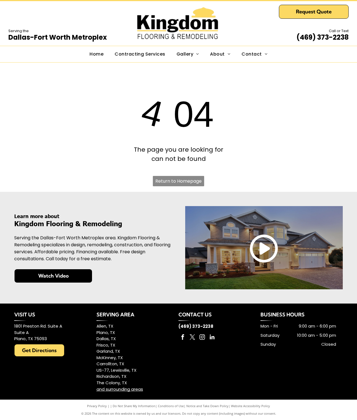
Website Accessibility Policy (250, 406)
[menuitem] (96, 54)
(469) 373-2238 (322, 37)
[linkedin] (212, 338)
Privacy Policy (97, 406)
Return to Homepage (178, 181)
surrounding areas (124, 389)
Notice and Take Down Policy (207, 406)
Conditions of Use (171, 406)
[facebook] (182, 338)
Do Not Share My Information (134, 406)
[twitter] (192, 338)
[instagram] (202, 338)
